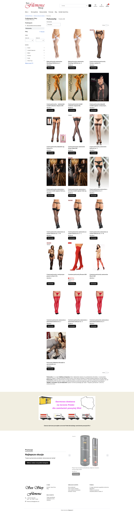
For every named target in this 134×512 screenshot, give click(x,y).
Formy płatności (71, 487)
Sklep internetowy (66, 510)
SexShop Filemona (28, 15)
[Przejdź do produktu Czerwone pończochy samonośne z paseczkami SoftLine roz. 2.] (56, 303)
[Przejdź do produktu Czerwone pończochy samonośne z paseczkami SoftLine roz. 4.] (99, 303)
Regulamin (92, 488)
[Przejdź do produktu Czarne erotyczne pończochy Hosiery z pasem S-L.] (99, 44)
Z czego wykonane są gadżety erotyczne (99, 487)
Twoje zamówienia (51, 497)
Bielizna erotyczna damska (39, 15)
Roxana (29, 55)
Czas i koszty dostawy (73, 488)
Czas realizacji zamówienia (74, 490)
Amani (28, 47)
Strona (103, 25)
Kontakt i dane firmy (51, 487)
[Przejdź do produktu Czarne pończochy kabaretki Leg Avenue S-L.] (56, 129)
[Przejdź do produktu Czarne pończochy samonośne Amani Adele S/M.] (77, 129)
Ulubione (49, 500)
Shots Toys (29, 60)
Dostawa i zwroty (72, 491)
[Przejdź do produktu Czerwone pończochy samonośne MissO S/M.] (99, 257)
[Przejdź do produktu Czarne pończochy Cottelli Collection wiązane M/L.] (77, 87)
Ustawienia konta (50, 498)
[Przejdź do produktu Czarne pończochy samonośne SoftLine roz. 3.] (99, 129)
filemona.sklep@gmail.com (33, 501)
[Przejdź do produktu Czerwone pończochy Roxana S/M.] (77, 257)
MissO (28, 53)
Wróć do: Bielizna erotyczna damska (34, 25)
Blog (48, 488)
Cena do (38, 38)
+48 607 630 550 (31, 498)
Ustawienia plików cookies (96, 491)
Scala (28, 58)
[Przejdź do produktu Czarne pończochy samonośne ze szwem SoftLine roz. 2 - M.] (56, 215)
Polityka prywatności (94, 490)
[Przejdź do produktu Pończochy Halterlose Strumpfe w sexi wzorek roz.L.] (56, 345)
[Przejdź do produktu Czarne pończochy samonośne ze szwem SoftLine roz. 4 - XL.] (99, 215)
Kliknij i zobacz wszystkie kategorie (37, 462)
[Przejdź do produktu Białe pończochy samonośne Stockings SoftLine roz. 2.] (56, 44)
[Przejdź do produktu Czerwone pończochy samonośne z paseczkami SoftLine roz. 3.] (77, 303)
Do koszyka (50, 67)
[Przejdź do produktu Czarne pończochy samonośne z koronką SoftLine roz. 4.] (99, 172)
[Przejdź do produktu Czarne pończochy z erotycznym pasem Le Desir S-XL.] (56, 257)
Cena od (27, 38)
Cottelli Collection (31, 50)
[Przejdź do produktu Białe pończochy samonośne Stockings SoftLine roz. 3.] (77, 44)
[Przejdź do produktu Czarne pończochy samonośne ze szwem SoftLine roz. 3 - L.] (77, 215)
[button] (90, 5)
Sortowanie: (49, 21)
